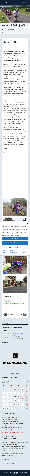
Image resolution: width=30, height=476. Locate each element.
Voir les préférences (15, 247)
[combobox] (14, 323)
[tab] (11, 373)
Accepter (15, 238)
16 (26, 397)
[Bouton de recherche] (27, 323)
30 (26, 404)
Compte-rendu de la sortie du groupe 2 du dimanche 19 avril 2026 (14, 449)
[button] (27, 223)
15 (22, 397)
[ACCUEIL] (2, 29)
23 (26, 401)
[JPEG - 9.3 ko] (7, 301)
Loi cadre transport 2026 (9, 419)
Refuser (15, 243)
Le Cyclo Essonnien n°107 (9, 417)
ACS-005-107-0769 (18, 333)
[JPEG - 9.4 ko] (7, 153)
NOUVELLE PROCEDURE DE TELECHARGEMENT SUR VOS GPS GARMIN (12, 423)
